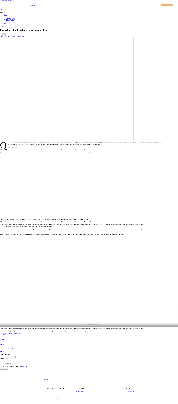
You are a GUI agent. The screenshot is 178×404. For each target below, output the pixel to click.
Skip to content (3, 0)
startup (20, 333)
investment (16, 333)
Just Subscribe (131, 391)
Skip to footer (10, 0)
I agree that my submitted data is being (14, 366)
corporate (8, 333)
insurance (12, 333)
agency (4, 333)
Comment (2, 365)
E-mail (1, 358)
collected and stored (23, 366)
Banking (2, 26)
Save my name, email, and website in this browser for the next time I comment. (19, 361)
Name (1, 357)
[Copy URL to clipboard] (13, 337)
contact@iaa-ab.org (79, 391)
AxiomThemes (47, 398)
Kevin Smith (89, 325)
